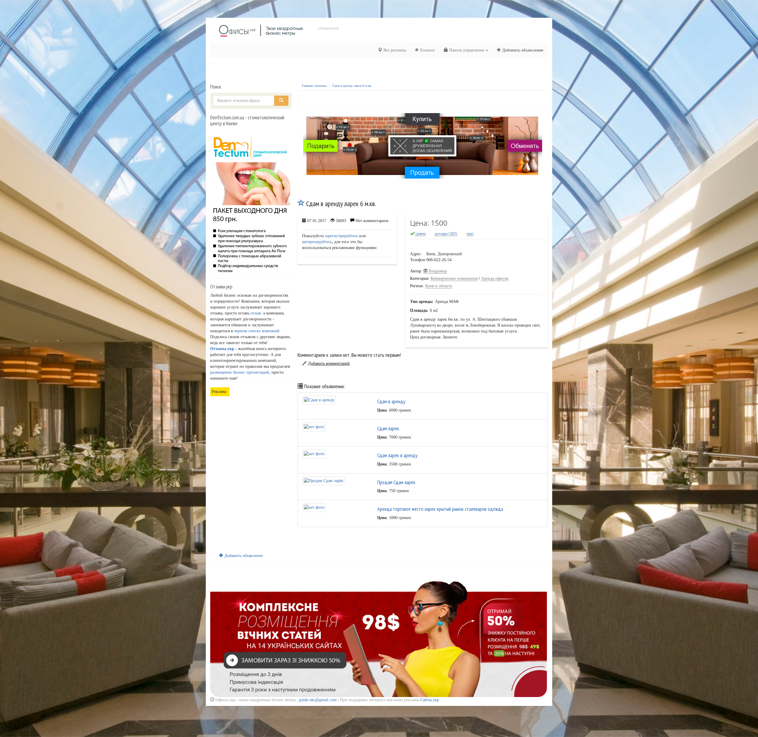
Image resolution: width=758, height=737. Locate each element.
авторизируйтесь (317, 242)
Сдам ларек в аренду (397, 455)
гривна (420, 234)
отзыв (255, 313)
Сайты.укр (429, 700)
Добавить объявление (522, 50)
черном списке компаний (257, 331)
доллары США (446, 234)
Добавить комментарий (329, 363)
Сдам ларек (388, 428)
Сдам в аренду (391, 401)
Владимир (437, 271)
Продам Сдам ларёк (396, 482)
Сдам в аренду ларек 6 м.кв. (352, 85)
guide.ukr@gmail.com (318, 700)
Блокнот (427, 50)
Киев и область (438, 286)
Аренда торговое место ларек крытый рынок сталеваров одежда (440, 508)
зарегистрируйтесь (341, 236)
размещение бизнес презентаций (239, 372)
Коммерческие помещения (454, 278)
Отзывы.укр (222, 348)
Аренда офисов (494, 278)
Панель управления (466, 50)
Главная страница (314, 85)
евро (470, 234)
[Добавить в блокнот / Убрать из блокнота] (301, 203)
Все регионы (394, 50)
